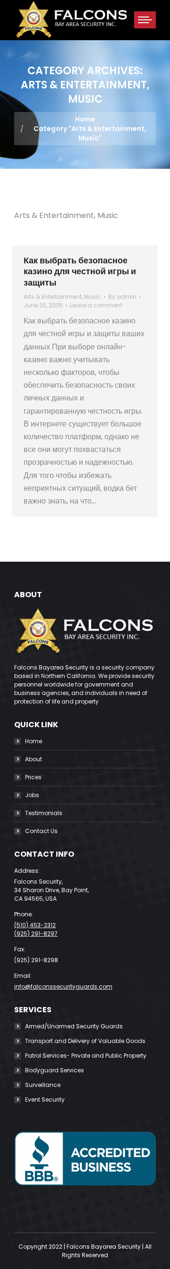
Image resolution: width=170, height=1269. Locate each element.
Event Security (45, 1099)
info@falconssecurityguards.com (63, 986)
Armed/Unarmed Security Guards (74, 1026)
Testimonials (43, 813)
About (33, 759)
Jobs (32, 795)
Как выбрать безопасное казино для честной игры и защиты (80, 271)
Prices (33, 777)
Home (33, 741)
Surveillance (42, 1085)
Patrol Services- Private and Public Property (85, 1056)
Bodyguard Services (54, 1070)
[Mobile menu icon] (145, 19)
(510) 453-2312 (35, 925)
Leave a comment (96, 305)
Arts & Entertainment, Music (62, 297)
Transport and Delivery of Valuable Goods (85, 1041)
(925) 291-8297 (36, 934)
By (122, 297)
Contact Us (41, 831)
